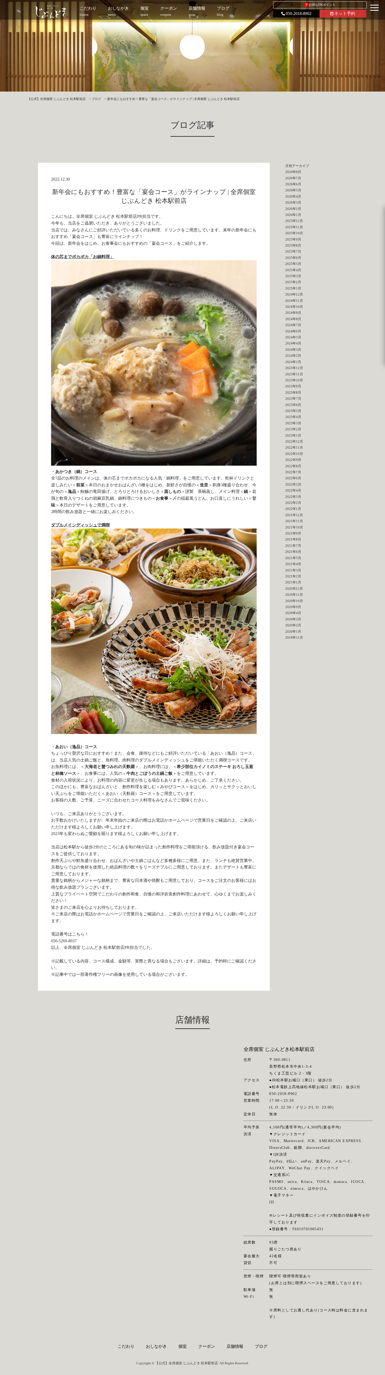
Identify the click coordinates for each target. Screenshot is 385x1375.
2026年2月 (293, 209)
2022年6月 (293, 478)
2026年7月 (293, 178)
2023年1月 (293, 435)
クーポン (206, 1346)
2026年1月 (293, 215)
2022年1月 (293, 509)
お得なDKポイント (321, 5)
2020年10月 (294, 601)
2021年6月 (293, 552)
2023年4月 (293, 417)
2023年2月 (293, 429)
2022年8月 (293, 466)
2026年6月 (293, 184)
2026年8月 (293, 172)
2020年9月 (293, 607)
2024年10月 (294, 307)
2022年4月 (293, 490)
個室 (182, 1346)
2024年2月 (293, 356)
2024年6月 (293, 331)
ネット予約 (344, 13)
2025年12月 (294, 221)
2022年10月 (294, 454)
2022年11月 (294, 447)
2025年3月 (293, 276)
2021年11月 (294, 521)
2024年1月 (293, 362)
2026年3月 (293, 202)
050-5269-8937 (64, 941)
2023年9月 (293, 386)
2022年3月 (293, 497)
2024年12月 (294, 294)
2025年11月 (294, 227)
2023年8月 (293, 392)
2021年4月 (293, 564)
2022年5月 (293, 484)
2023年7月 (293, 398)
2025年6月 (293, 258)
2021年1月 (293, 582)
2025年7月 (293, 251)
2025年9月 (293, 239)
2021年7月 (293, 546)
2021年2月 (293, 576)
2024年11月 (294, 301)
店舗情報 (235, 1346)
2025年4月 (293, 270)
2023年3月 (293, 423)
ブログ (261, 1346)
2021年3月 (293, 570)
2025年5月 (293, 264)
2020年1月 (293, 631)
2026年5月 (293, 190)
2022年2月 (293, 503)
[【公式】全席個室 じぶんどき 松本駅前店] (51, 11)
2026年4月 (293, 196)
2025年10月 (294, 233)
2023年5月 (293, 411)
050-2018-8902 (298, 13)
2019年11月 (294, 637)
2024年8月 (293, 319)
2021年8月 (293, 539)
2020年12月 (294, 589)
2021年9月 (293, 533)
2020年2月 (293, 625)
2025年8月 (293, 245)
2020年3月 (293, 619)
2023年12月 (294, 368)
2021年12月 (294, 515)
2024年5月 (293, 337)
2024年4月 (293, 343)
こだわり (126, 1346)
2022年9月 (293, 460)
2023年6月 (293, 405)
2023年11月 (294, 374)
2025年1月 (293, 288)
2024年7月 (293, 325)
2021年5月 (293, 558)
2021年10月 (294, 527)
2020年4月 (293, 613)
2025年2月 (293, 282)
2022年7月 (293, 472)
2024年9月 (293, 313)
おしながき (156, 1346)
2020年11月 (294, 595)
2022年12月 (294, 441)
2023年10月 (294, 380)
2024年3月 (293, 350)
